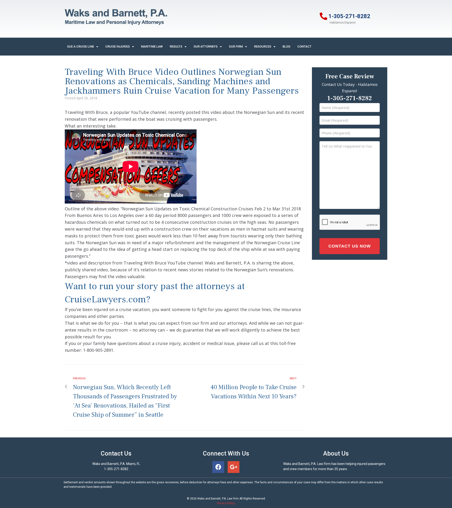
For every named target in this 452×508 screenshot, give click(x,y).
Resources (262, 46)
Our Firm (236, 46)
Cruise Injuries (117, 46)
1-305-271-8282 (349, 16)
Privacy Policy (226, 503)
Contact (304, 46)
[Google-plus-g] (233, 467)
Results (176, 46)
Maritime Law (152, 46)
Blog (286, 46)
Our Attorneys (206, 46)
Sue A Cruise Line (80, 46)
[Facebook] (218, 467)
